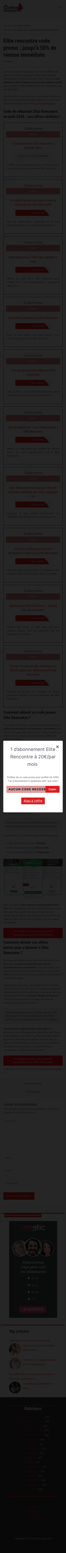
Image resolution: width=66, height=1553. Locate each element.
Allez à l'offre (33, 801)
